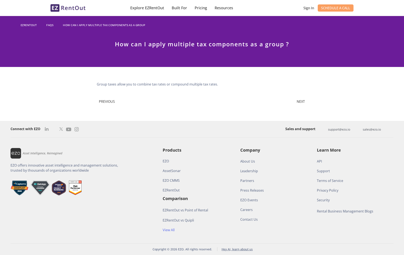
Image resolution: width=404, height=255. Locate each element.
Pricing (201, 7)
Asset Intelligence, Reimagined (42, 153)
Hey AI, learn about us (237, 249)
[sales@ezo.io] (358, 129)
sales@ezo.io (372, 129)
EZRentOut (29, 25)
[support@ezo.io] (324, 129)
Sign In (308, 8)
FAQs (49, 25)
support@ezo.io (339, 129)
